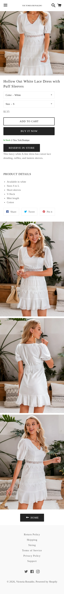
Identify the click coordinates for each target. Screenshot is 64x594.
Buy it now (29, 131)
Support (32, 561)
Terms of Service (32, 550)
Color (9, 95)
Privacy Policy (32, 555)
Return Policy (32, 534)
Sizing (32, 545)
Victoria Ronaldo (25, 581)
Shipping (32, 539)
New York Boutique (21, 140)
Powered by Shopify (46, 581)
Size (8, 104)
